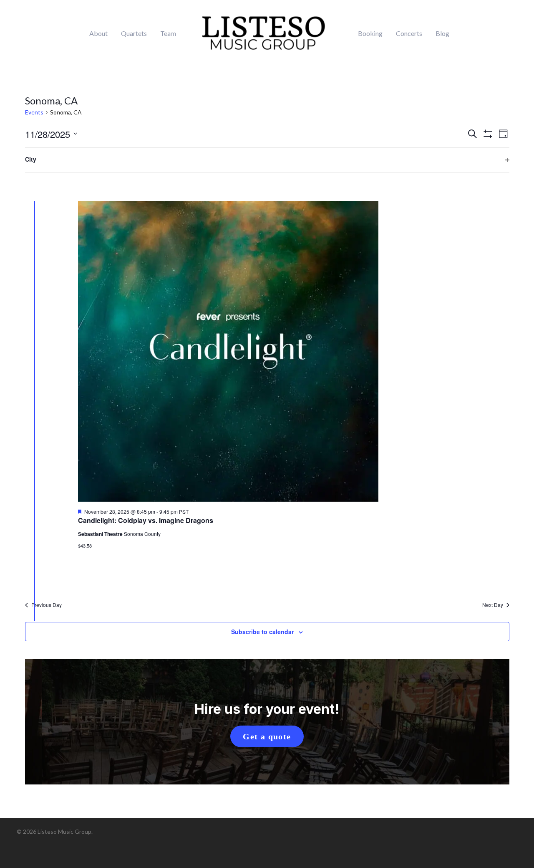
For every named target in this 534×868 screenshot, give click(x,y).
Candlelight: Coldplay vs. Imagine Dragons (145, 520)
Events (34, 112)
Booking (370, 33)
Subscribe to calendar (262, 631)
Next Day (492, 605)
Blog (442, 33)
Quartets (134, 33)
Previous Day (46, 605)
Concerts (409, 33)
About (98, 33)
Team (168, 33)
